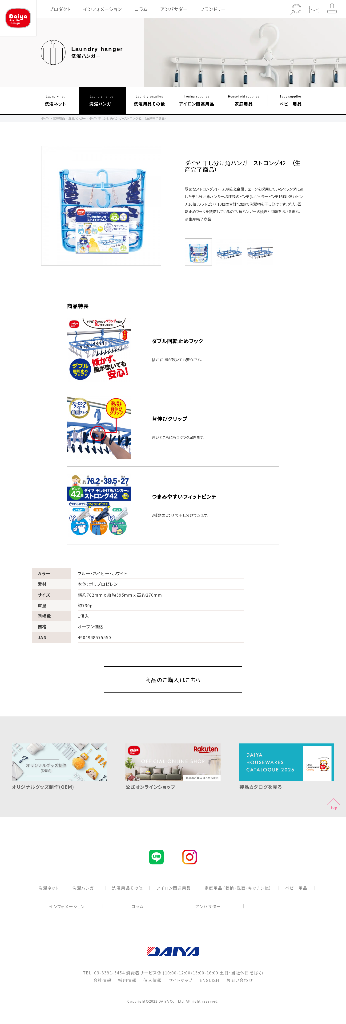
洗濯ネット (55, 100)
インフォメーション (102, 9)
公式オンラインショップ (150, 786)
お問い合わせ (239, 980)
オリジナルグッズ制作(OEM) (43, 786)
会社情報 (102, 980)
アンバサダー (174, 9)
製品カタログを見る (260, 786)
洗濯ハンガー (102, 100)
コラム (141, 9)
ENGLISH (209, 980)
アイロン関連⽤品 (196, 100)
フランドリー (213, 9)
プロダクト (60, 9)
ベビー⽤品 (291, 100)
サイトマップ (181, 980)
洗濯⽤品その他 (149, 100)
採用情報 (127, 980)
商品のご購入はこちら (173, 680)
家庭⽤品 (244, 100)
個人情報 (152, 980)
